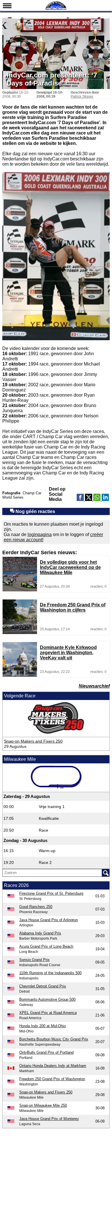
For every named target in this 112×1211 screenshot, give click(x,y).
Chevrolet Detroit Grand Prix (42, 986)
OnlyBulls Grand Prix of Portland (46, 1052)
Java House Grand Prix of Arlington (48, 920)
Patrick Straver (82, 96)
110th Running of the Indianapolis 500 (50, 973)
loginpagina (40, 534)
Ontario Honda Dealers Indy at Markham (52, 1066)
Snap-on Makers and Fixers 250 (33, 741)
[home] (56, 9)
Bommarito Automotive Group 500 (47, 999)
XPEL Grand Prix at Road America (48, 1013)
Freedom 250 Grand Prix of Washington (52, 1079)
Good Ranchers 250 (35, 907)
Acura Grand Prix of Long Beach (46, 946)
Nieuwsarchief (94, 686)
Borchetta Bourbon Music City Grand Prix (53, 1039)
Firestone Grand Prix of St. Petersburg (51, 893)
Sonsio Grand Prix (34, 960)
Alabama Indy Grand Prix (40, 933)
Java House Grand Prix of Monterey (49, 1119)
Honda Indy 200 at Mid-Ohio (42, 1026)
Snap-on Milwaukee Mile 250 (43, 1105)
